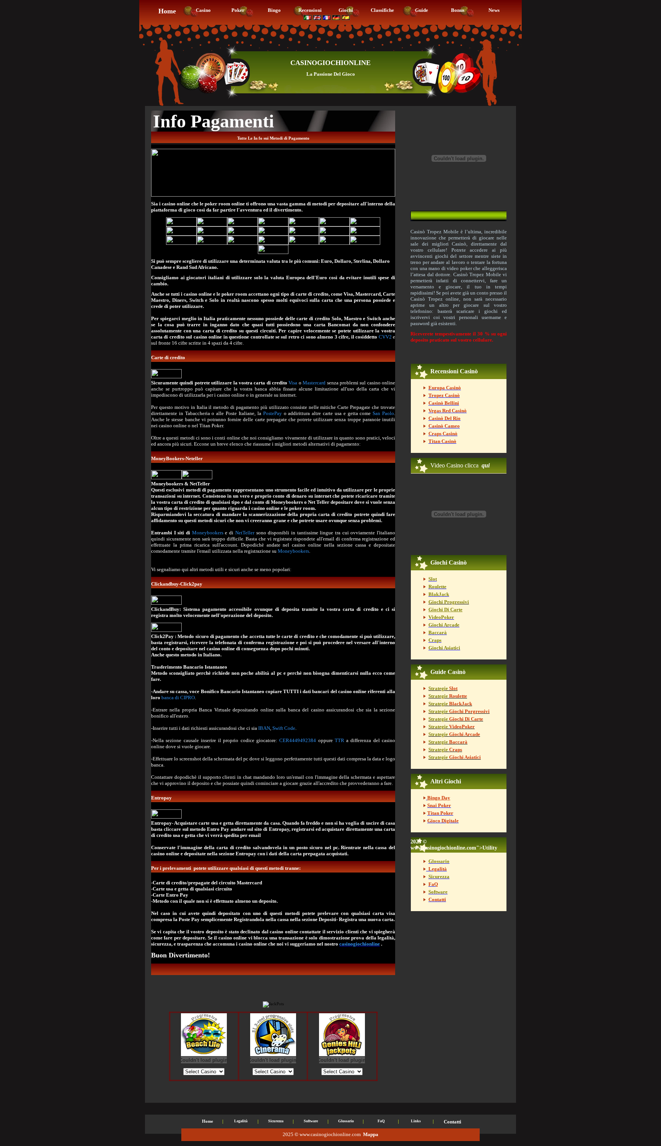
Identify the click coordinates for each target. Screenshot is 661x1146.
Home (207, 1121)
